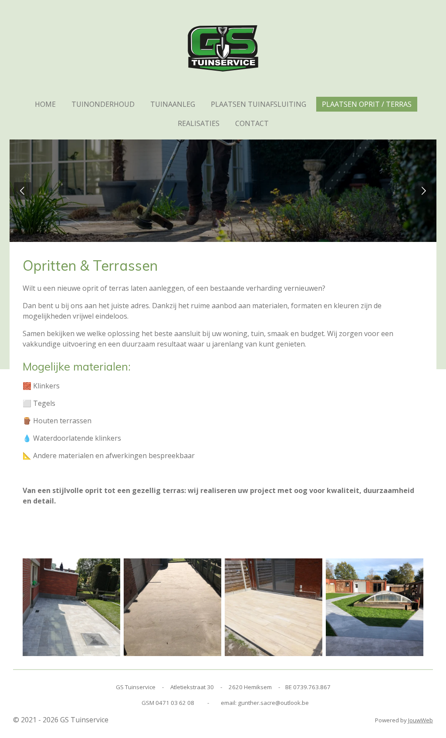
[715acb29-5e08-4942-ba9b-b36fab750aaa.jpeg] (172, 607)
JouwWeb (420, 720)
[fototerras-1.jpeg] (273, 607)
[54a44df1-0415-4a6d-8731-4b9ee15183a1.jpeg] (71, 607)
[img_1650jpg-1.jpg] (374, 607)
